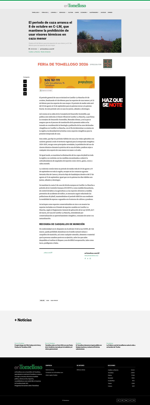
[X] (25, 85)
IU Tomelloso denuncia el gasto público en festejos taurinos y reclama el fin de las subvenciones (89, 347)
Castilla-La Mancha (34, 52)
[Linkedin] (126, 400)
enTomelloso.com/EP (47, 49)
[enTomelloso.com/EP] (61, 273)
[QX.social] (112, 128)
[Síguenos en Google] (45, 93)
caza (47, 300)
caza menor (54, 300)
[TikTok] (130, 400)
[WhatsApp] (25, 93)
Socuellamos (110, 343)
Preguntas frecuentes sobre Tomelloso (27, 385)
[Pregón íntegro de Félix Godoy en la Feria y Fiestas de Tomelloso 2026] (29, 332)
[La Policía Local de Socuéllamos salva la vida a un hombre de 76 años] (121, 332)
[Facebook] (25, 81)
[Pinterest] (25, 89)
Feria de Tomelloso (19, 343)
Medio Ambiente (46, 52)
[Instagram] (122, 400)
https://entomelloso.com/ (91, 255)
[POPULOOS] (67, 88)
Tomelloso (78, 343)
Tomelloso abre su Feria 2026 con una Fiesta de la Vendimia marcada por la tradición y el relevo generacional (59, 347)
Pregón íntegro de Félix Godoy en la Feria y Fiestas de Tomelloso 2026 (28, 346)
